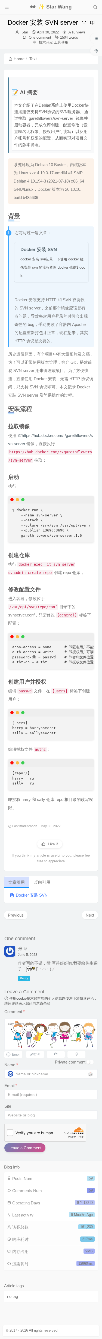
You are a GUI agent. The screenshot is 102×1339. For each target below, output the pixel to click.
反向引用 (42, 882)
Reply (24, 978)
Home (19, 58)
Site (7, 1106)
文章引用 (16, 882)
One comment (39, 37)
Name (11, 1064)
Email (10, 1085)
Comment (14, 1011)
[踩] (76, 1053)
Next (90, 915)
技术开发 (46, 42)
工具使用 (61, 42)
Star (24, 32)
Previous (16, 915)
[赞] (56, 1053)
